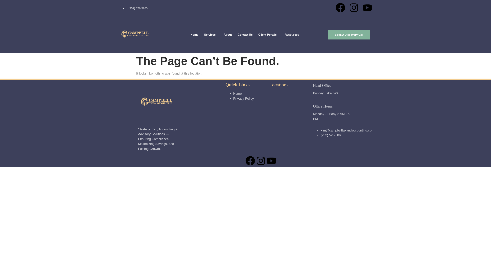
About (228, 34)
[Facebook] (340, 7)
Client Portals (267, 34)
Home (194, 34)
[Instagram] (354, 7)
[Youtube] (367, 7)
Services (210, 34)
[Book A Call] (349, 35)
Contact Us (245, 34)
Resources (292, 34)
